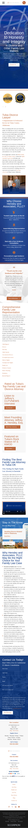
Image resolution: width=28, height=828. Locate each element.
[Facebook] (9, 807)
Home (14, 784)
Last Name (5, 672)
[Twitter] (12, 807)
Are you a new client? (7, 685)
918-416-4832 (14, 744)
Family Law (14, 789)
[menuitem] (7, 821)
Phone (4, 677)
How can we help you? (7, 689)
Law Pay (14, 792)
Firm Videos (14, 795)
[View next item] (5, 106)
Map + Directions (14, 730)
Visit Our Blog (7, 543)
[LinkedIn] (15, 807)
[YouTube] (19, 807)
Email (3, 681)
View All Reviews (13, 298)
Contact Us (13, 64)
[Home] (13, 2)
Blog (14, 798)
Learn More (9, 448)
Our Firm (14, 787)
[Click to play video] (14, 185)
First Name (5, 668)
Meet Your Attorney (11, 427)
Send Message (7, 712)
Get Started (9, 407)
